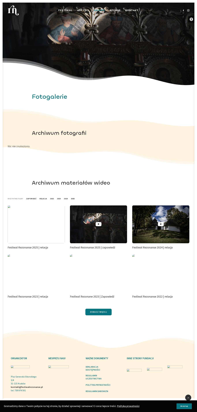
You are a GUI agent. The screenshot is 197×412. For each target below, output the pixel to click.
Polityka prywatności (128, 406)
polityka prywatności (98, 385)
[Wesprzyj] (58, 370)
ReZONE (115, 10)
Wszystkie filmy (15, 199)
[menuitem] (65, 10)
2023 (59, 199)
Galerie (99, 10)
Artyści (83, 10)
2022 (52, 199)
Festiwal (65, 10)
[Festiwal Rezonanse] (13, 10)
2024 (66, 199)
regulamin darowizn (97, 391)
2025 (73, 199)
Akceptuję (184, 406)
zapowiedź (31, 199)
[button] (191, 19)
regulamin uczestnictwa (94, 377)
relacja (43, 199)
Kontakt (131, 10)
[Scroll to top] (188, 397)
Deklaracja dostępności (93, 368)
